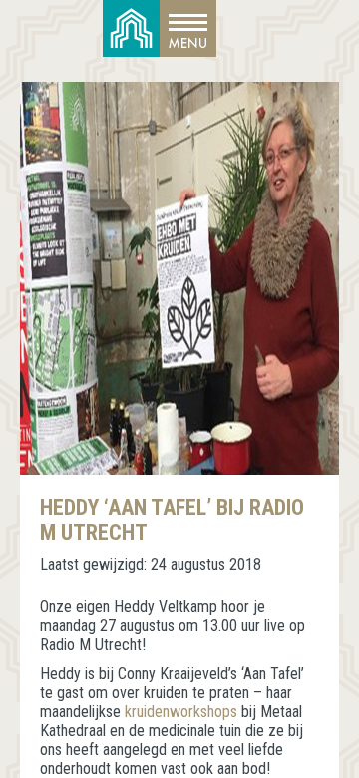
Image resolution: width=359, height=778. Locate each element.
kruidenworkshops (181, 711)
